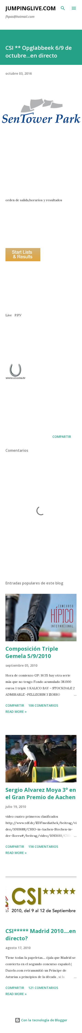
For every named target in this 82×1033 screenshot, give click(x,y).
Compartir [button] (61, 436)
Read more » (16, 711)
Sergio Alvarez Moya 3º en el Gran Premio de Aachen (40, 793)
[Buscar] (63, 8)
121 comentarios (43, 987)
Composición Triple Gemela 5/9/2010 (31, 652)
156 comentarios (43, 846)
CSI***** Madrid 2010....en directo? (40, 934)
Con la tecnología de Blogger (43, 1020)
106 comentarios (43, 705)
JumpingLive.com (30, 8)
